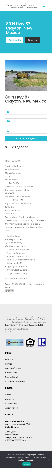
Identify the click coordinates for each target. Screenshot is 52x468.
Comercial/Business (15, 381)
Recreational (11, 377)
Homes (8, 363)
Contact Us (14, 40)
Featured (9, 359)
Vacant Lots (11, 372)
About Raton (11, 407)
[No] (48, 459)
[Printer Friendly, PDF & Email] (9, 291)
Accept (27, 464)
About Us (32, 40)
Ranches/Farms (13, 368)
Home (8, 394)
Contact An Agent (26, 138)
